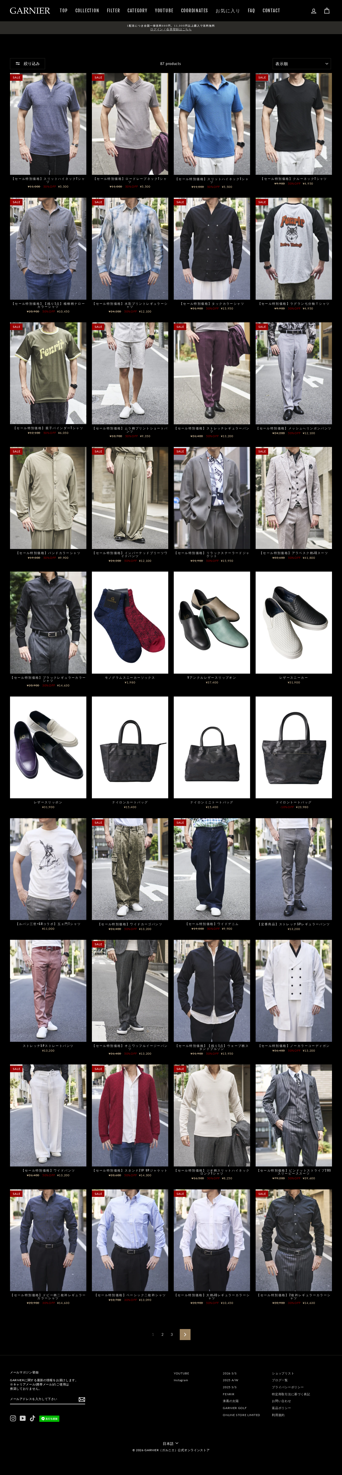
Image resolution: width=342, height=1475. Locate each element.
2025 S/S (230, 1387)
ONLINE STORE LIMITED (241, 1415)
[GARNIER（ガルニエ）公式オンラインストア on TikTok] (33, 1418)
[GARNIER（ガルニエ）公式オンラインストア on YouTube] (23, 1418)
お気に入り (228, 10)
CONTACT (271, 10)
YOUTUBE (164, 10)
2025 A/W (230, 1380)
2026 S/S (230, 1373)
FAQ (251, 10)
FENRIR (228, 1394)
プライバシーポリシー (288, 1387)
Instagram (181, 1380)
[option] (171, 28)
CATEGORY (137, 10)
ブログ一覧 (280, 1380)
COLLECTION (87, 10)
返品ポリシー (281, 1408)
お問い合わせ (281, 1401)
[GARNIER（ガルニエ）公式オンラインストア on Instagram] (13, 1418)
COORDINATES (194, 10)
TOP (64, 10)
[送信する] (82, 1399)
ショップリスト (283, 1373)
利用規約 (278, 1415)
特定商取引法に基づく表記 (291, 1394)
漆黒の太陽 (231, 1401)
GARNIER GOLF (235, 1408)
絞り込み (31, 63)
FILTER (113, 10)
